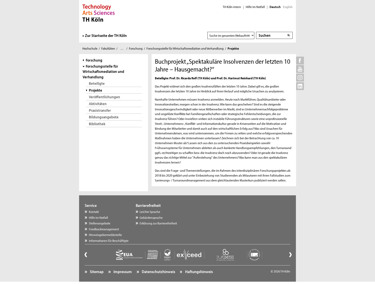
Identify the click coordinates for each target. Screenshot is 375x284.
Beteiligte (97, 83)
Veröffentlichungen (104, 96)
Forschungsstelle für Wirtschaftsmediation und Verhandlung (185, 48)
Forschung (136, 48)
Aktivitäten (98, 103)
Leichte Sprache (150, 211)
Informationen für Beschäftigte (109, 240)
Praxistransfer (100, 110)
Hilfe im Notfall (255, 7)
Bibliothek (97, 123)
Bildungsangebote (104, 116)
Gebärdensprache (151, 217)
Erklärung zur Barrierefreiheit (158, 223)
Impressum (122, 271)
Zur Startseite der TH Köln (106, 35)
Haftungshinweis (198, 271)
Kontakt (94, 211)
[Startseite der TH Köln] (98, 12)
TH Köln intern (232, 7)
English (288, 7)
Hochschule (89, 48)
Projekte (95, 90)
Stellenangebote (99, 223)
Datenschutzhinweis (158, 271)
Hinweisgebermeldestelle (105, 234)
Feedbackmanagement (104, 229)
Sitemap (96, 271)
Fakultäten (108, 48)
